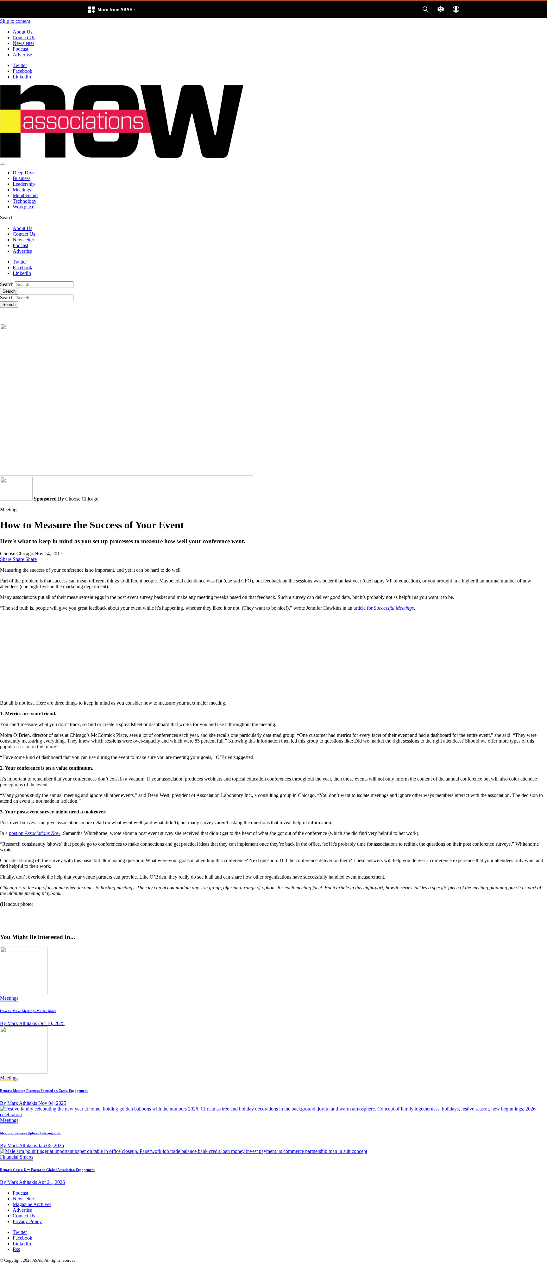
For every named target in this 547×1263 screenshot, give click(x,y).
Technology (24, 201)
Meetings (22, 189)
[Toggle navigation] (2, 164)
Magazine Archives (32, 1204)
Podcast (20, 49)
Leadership (24, 184)
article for (384, 608)
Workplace (23, 206)
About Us (22, 31)
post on (34, 833)
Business (21, 178)
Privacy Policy (27, 1221)
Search (7, 284)
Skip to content (15, 21)
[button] (112, 9)
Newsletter (23, 43)
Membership (25, 195)
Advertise (22, 54)
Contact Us (24, 37)
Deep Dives (24, 172)
